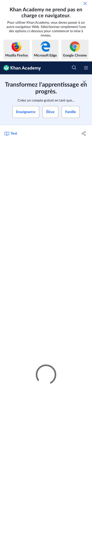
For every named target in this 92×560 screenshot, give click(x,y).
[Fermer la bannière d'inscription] (84, 82)
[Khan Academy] (20, 68)
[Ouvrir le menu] (86, 67)
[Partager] (84, 133)
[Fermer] (85, 3)
